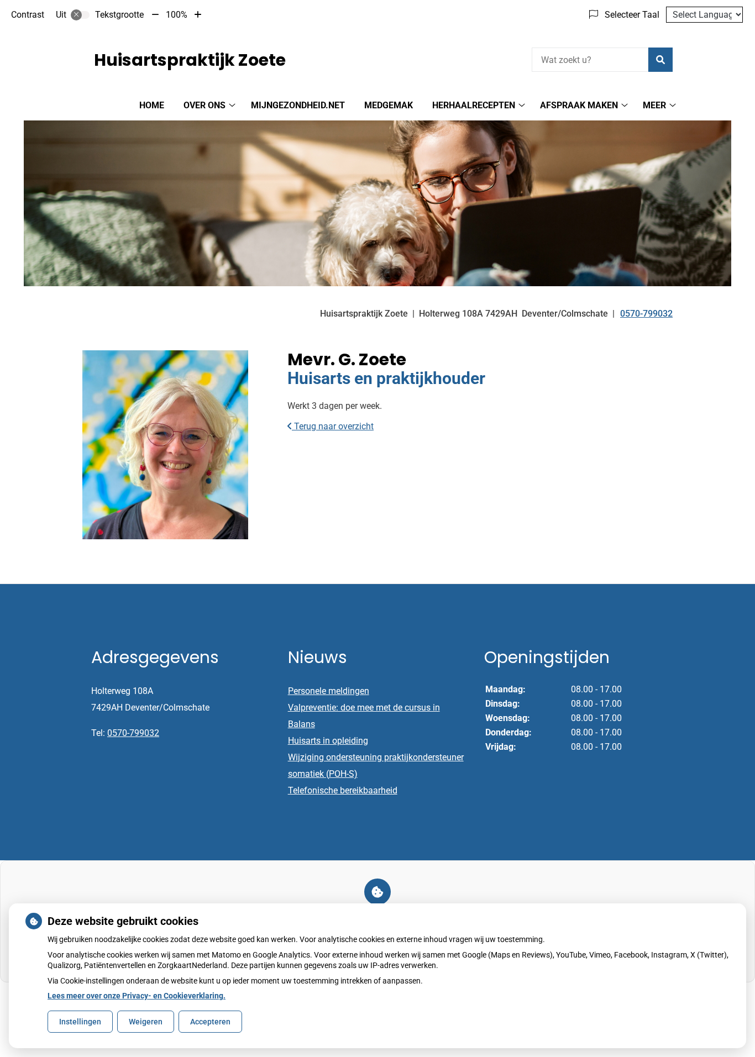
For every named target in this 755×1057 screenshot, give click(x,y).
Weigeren (145, 1021)
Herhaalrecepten (473, 105)
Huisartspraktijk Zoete (190, 60)
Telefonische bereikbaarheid (342, 790)
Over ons (204, 105)
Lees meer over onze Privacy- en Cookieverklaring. (137, 995)
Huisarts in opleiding (328, 740)
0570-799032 (133, 733)
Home (151, 105)
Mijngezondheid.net (298, 105)
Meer (654, 105)
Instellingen (80, 1021)
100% (176, 14)
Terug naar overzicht (333, 426)
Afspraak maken (579, 105)
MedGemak (388, 105)
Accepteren (210, 1021)
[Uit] (80, 15)
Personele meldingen (328, 691)
